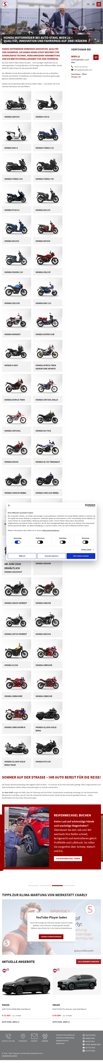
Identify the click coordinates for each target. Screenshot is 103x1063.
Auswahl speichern (51, 556)
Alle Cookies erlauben (81, 556)
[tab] (34, 885)
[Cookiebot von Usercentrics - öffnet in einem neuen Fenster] (86, 505)
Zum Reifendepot (63, 858)
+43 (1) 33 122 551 (81, 67)
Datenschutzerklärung (65, 1038)
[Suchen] (93, 4)
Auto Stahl (90, 1047)
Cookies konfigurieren (51, 937)
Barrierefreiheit (62, 1041)
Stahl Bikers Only (93, 1044)
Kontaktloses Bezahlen (65, 1035)
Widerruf (22, 556)
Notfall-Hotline (8, 1041)
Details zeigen (86, 549)
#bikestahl (90, 1038)
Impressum (60, 1043)
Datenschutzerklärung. (51, 530)
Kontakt (34, 1041)
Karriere (45, 1041)
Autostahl (90, 1041)
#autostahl (90, 1035)
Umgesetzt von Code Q (9, 1056)
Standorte (23, 1041)
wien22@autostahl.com (83, 70)
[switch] (40, 542)
